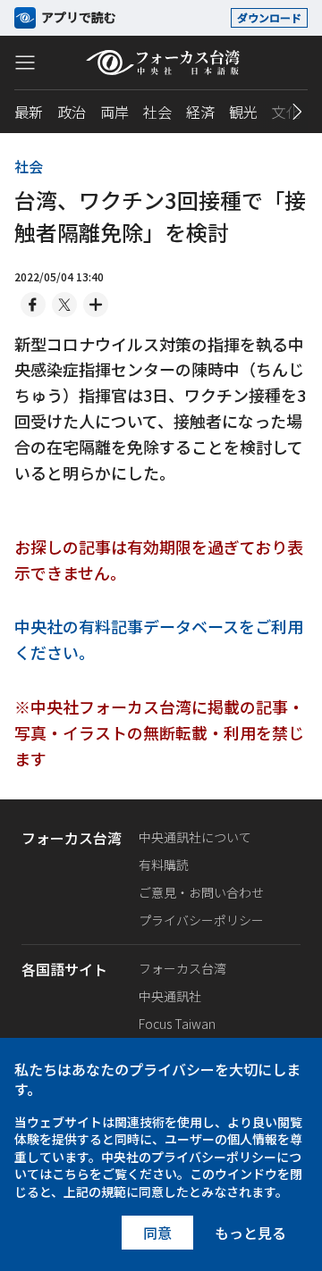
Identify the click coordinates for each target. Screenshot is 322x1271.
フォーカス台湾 (182, 968)
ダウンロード (269, 17)
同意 (157, 1232)
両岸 (114, 111)
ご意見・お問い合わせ (201, 892)
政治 (71, 111)
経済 (200, 111)
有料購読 (164, 865)
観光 (243, 111)
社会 (157, 111)
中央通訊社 (170, 996)
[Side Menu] (25, 61)
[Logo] (161, 62)
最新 (28, 111)
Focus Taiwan (177, 1024)
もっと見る (250, 1232)
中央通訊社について (195, 837)
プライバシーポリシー (201, 920)
